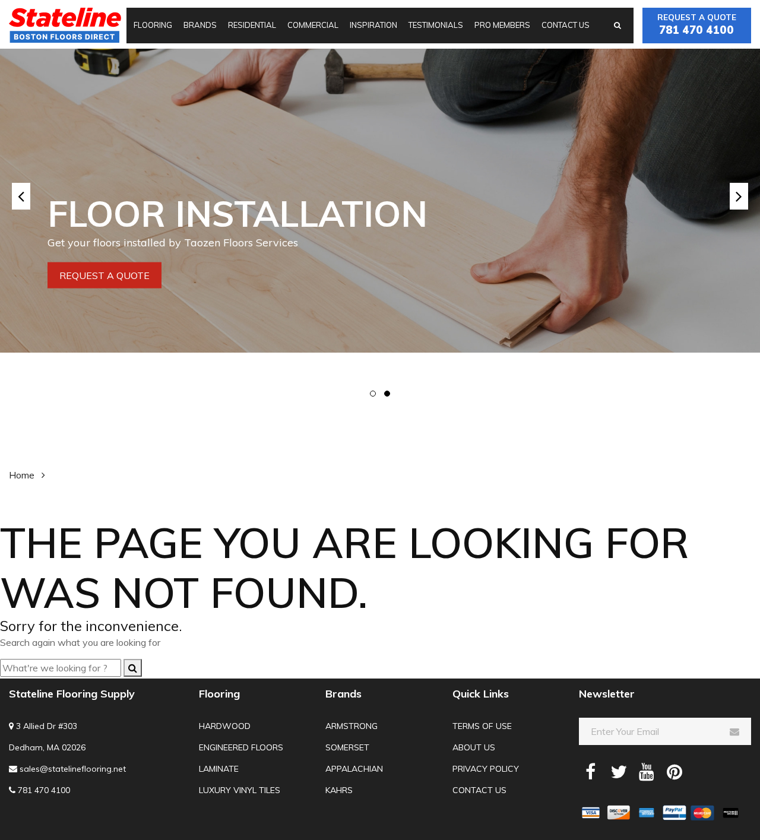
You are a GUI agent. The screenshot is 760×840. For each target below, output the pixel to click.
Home (21, 475)
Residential (252, 25)
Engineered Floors (241, 747)
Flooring (153, 25)
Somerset (347, 747)
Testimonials (435, 25)
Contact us (566, 25)
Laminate (219, 768)
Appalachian (354, 768)
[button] (373, 394)
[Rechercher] (133, 668)
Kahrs (339, 790)
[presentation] (21, 196)
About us (473, 747)
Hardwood (225, 726)
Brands (200, 25)
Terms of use (482, 726)
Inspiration (373, 25)
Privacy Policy (485, 768)
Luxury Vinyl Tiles (239, 790)
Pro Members (502, 25)
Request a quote (696, 24)
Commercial (312, 25)
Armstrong (351, 726)
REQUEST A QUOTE (104, 275)
